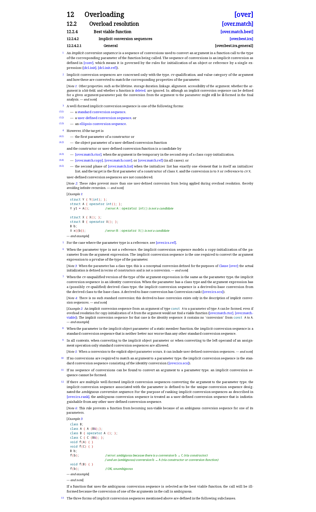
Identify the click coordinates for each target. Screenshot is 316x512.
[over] (243, 14)
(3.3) (61, 123)
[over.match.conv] (118, 160)
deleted (140, 90)
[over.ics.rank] (78, 396)
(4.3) (61, 154)
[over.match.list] (120, 166)
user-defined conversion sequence (104, 118)
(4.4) (61, 160)
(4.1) (61, 136)
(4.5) (61, 165)
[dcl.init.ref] (107, 67)
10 (62, 358)
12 (62, 381)
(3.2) (61, 117)
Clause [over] (228, 266)
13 (62, 497)
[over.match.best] (236, 32)
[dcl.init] (89, 67)
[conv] (88, 63)
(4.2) (61, 142)
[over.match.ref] (150, 160)
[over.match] (237, 23)
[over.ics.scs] (213, 291)
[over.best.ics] (241, 39)
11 (62, 369)
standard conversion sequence (101, 112)
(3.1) (61, 111)
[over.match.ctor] (88, 154)
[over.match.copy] (89, 160)
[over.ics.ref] (166, 242)
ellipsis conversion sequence (102, 124)
